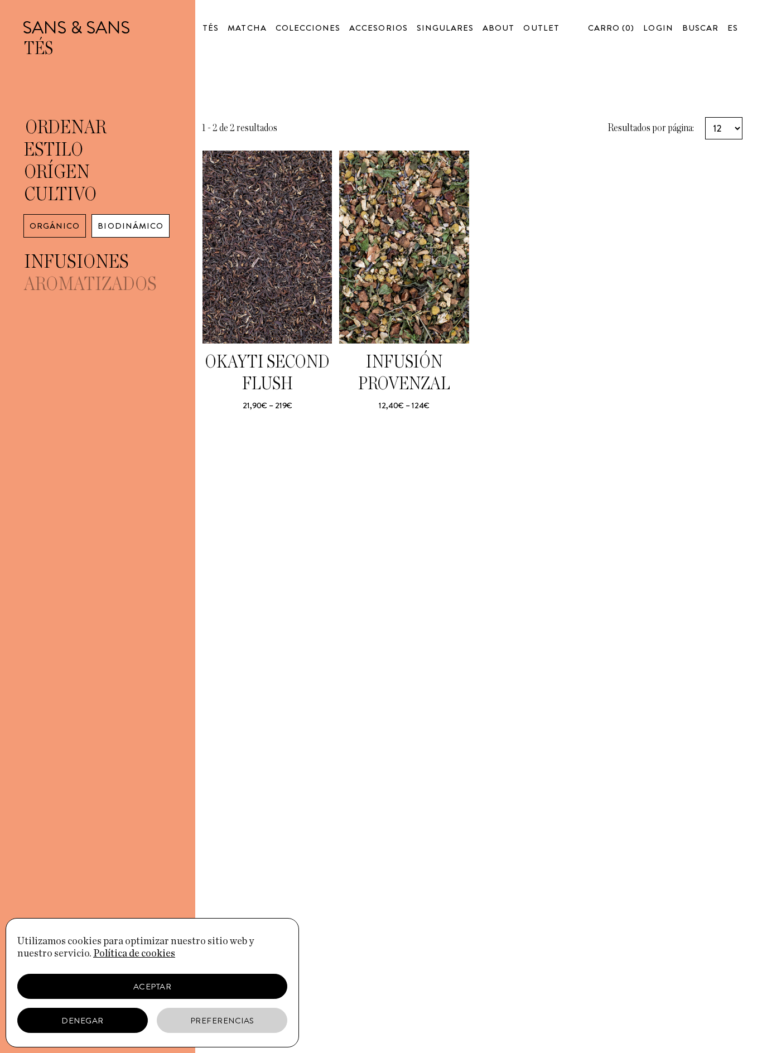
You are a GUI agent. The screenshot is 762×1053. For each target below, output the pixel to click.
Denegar (82, 1021)
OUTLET (541, 28)
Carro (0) (611, 28)
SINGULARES (445, 28)
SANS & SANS (76, 27)
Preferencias (222, 1021)
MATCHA (247, 28)
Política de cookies (134, 954)
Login (658, 28)
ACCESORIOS (378, 28)
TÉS (210, 28)
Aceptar (152, 986)
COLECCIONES (308, 28)
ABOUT (498, 28)
